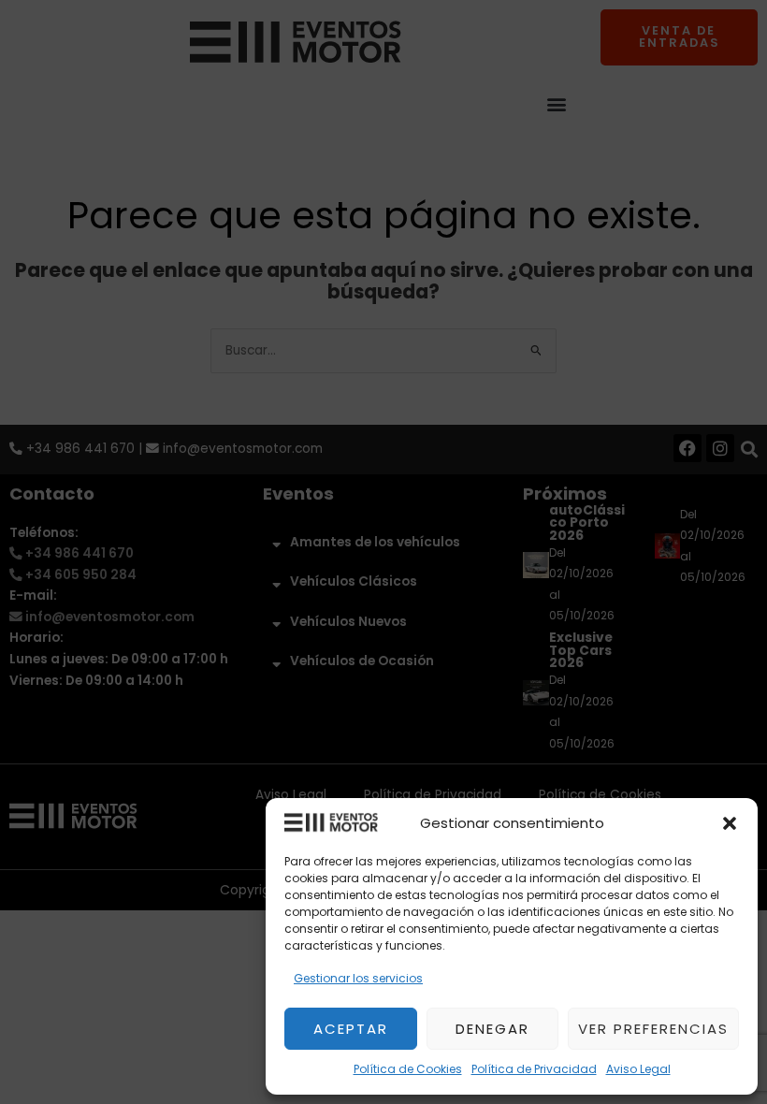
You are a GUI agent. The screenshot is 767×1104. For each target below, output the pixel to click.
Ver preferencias (653, 1029)
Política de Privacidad (534, 1069)
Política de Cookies (408, 1069)
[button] (729, 823)
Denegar (492, 1029)
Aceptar (350, 1029)
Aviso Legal (638, 1069)
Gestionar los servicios (358, 978)
